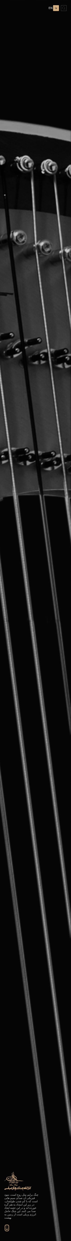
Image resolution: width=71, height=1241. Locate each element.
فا (56, 8)
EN (51, 8)
